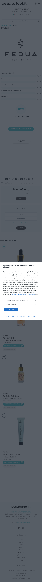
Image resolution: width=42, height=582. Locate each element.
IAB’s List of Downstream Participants (23, 294)
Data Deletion (10, 316)
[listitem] (21, 300)
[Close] (38, 265)
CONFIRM (11, 309)
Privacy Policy (32, 316)
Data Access (21, 316)
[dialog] (21, 291)
